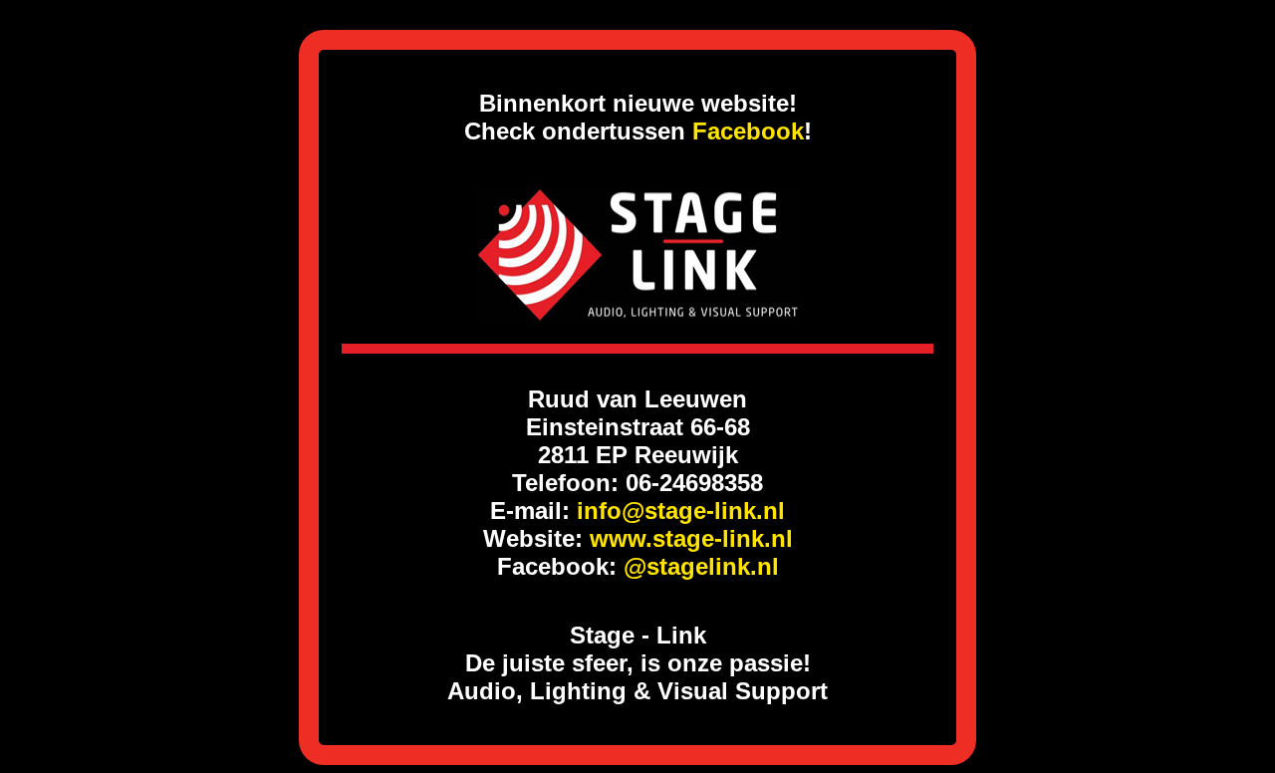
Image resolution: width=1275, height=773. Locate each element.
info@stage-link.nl (681, 510)
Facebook (748, 131)
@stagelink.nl (701, 566)
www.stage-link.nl (691, 538)
